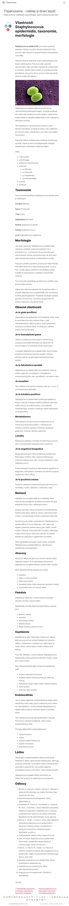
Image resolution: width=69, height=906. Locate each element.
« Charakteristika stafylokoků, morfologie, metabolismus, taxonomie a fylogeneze (25, 891)
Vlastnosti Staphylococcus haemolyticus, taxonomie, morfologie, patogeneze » (47, 891)
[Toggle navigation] (64, 2)
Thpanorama (10, 2)
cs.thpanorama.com (15, 904)
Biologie (18, 882)
